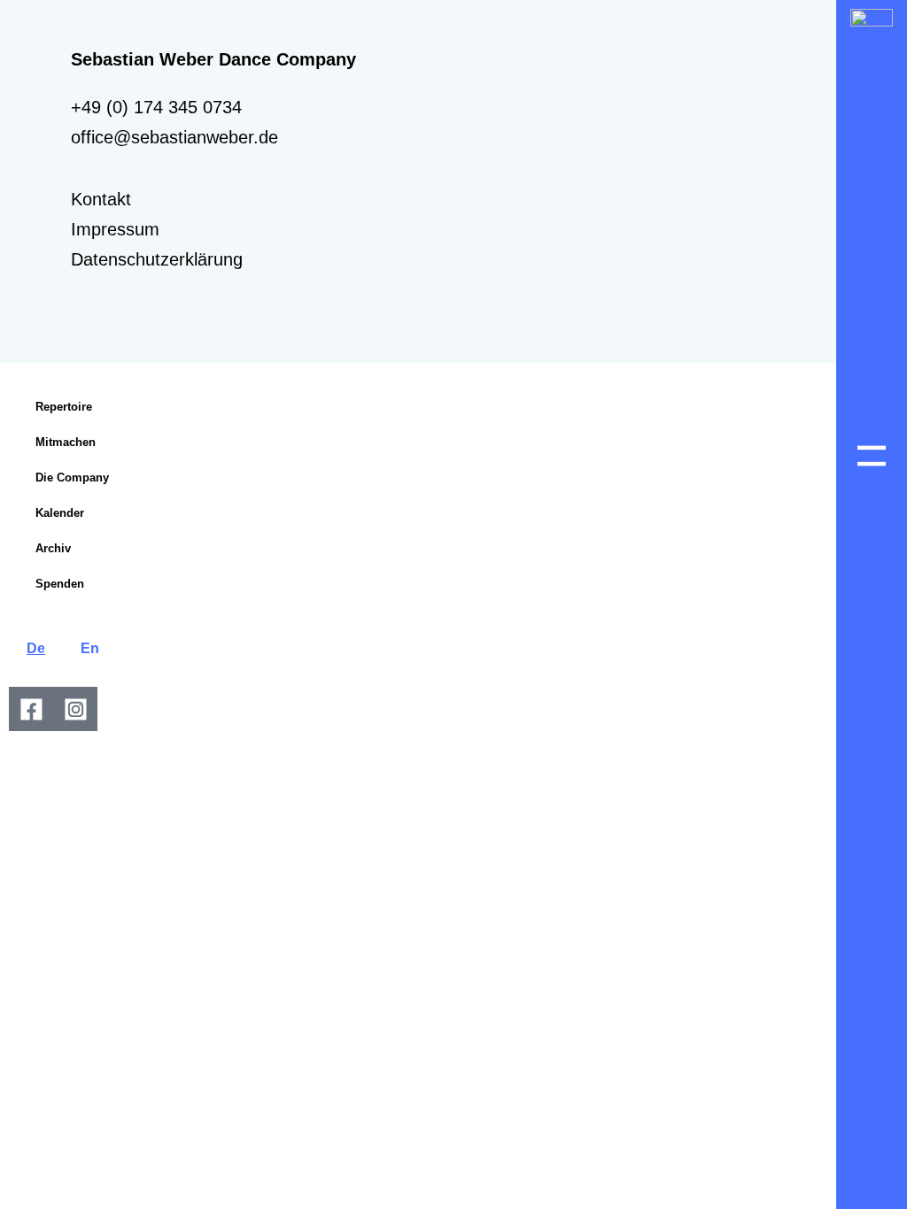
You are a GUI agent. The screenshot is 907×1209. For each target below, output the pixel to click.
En (90, 648)
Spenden (59, 583)
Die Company (72, 477)
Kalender (59, 513)
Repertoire (63, 406)
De (36, 648)
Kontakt (101, 199)
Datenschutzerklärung (157, 259)
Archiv (53, 548)
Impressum (115, 229)
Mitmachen (65, 442)
